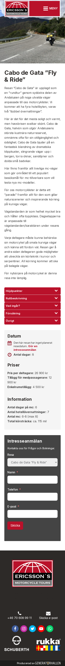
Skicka (15, 525)
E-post (11, 506)
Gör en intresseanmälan (25, 347)
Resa (10, 454)
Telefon (12, 489)
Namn (11, 472)
